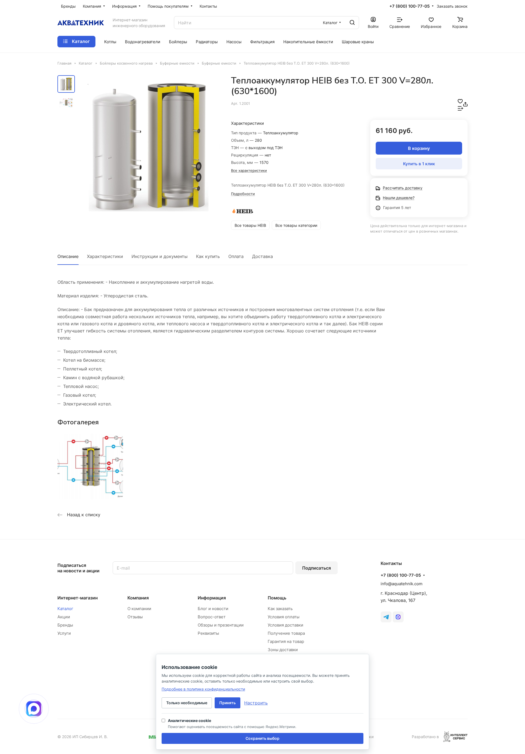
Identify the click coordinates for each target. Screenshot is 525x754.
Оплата (236, 256)
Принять (227, 702)
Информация (212, 598)
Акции (63, 616)
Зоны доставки (283, 649)
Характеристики (105, 256)
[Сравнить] (460, 108)
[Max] (398, 616)
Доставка (262, 256)
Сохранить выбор (262, 738)
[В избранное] (460, 100)
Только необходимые (186, 702)
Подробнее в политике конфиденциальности (203, 689)
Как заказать (280, 608)
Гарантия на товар (286, 641)
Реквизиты (208, 633)
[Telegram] (386, 616)
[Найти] (352, 22)
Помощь (277, 598)
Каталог (65, 608)
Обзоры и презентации (221, 625)
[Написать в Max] (33, 708)
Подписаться (316, 568)
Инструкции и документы (160, 256)
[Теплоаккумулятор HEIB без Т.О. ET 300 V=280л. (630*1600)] (149, 146)
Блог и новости (213, 608)
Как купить (208, 256)
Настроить (256, 703)
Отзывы (135, 616)
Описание (67, 256)
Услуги (64, 633)
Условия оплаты (283, 616)
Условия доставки (285, 625)
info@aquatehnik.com (401, 583)
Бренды (65, 625)
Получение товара (286, 633)
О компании (139, 608)
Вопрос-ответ (212, 616)
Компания (138, 598)
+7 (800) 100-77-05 (409, 6)
